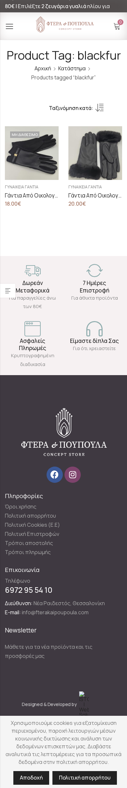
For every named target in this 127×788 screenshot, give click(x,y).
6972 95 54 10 (28, 590)
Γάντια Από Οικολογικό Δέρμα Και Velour (55, 195)
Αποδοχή (31, 777)
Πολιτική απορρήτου (84, 777)
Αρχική (43, 68)
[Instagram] (72, 475)
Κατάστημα (72, 68)
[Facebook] (55, 475)
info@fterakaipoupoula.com (55, 612)
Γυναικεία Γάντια (21, 187)
